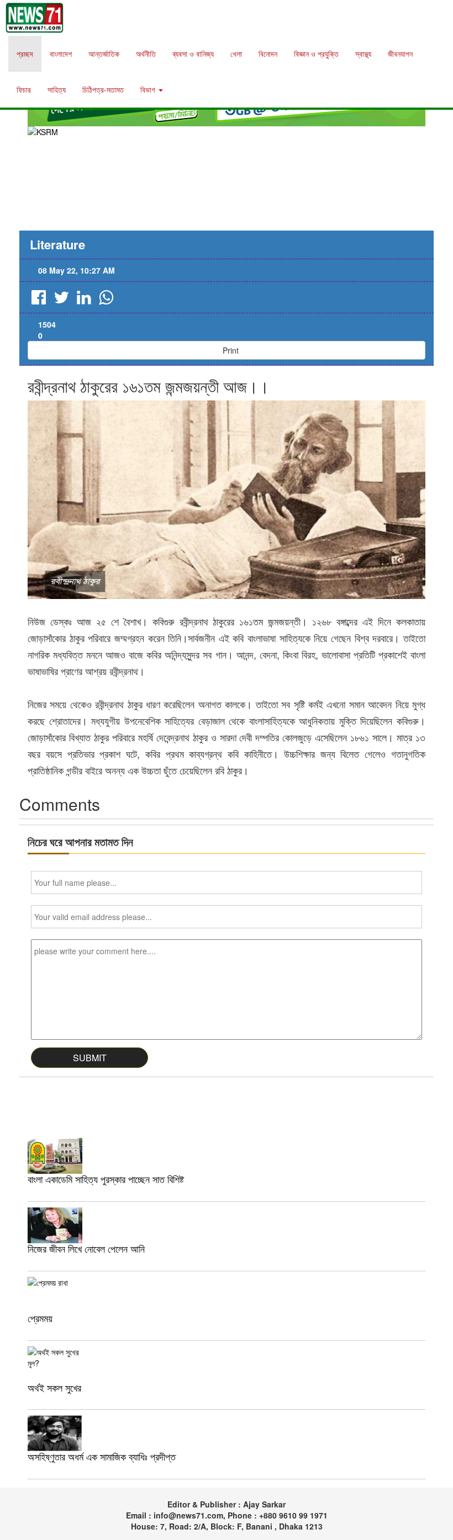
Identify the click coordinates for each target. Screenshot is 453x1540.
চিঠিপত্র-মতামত (103, 89)
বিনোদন (268, 53)
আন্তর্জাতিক (103, 53)
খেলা (236, 53)
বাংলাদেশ (61, 53)
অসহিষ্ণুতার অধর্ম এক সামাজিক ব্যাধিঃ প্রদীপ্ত (102, 1456)
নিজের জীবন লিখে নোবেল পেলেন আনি (86, 1248)
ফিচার (24, 89)
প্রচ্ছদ (25, 53)
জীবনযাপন (400, 53)
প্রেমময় (40, 1318)
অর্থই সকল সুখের (54, 1387)
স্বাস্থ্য (363, 53)
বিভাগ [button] (148, 89)
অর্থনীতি (146, 53)
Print (229, 350)
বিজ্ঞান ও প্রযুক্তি (316, 53)
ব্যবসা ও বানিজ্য (193, 53)
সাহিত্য (57, 89)
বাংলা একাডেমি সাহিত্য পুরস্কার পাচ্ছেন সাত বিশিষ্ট (106, 1179)
